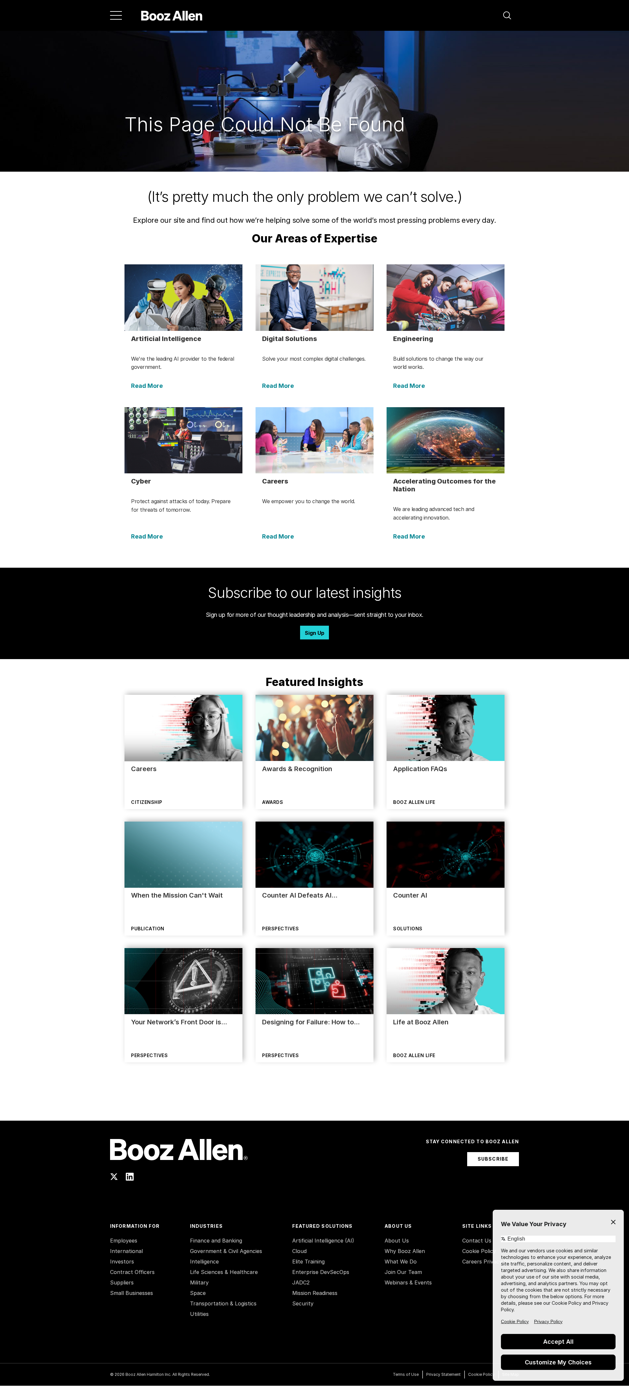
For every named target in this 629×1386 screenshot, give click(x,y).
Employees (123, 1240)
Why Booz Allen (405, 1251)
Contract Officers (132, 1272)
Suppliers (122, 1282)
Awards (272, 802)
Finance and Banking (216, 1240)
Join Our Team (403, 1272)
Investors (122, 1261)
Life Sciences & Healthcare (224, 1272)
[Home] (171, 15)
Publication (147, 928)
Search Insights (314, 1104)
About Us (397, 1240)
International (126, 1251)
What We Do (401, 1261)
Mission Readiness (314, 1293)
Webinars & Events (408, 1282)
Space (198, 1293)
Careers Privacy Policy (490, 1261)
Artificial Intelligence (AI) (323, 1240)
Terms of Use (406, 1374)
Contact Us (476, 1240)
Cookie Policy (479, 1251)
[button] (507, 15)
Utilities (199, 1314)
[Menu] (116, 15)
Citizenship (146, 802)
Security (303, 1303)
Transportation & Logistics (223, 1303)
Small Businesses (131, 1293)
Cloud (299, 1251)
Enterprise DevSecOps (320, 1272)
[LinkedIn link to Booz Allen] (130, 1177)
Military (199, 1282)
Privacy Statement (443, 1374)
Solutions (408, 928)
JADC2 (301, 1282)
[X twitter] (114, 1177)
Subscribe (493, 1159)
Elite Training (308, 1261)
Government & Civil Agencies (226, 1251)
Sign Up (314, 633)
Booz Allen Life (414, 802)
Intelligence (204, 1261)
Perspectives (280, 928)
